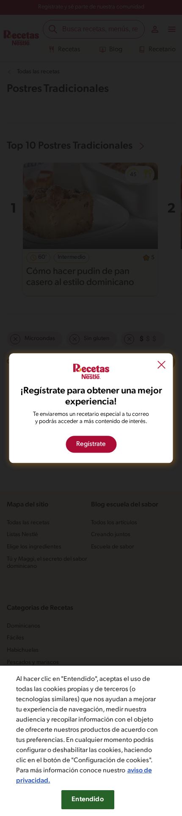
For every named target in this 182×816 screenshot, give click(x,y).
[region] (91, 741)
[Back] (161, 365)
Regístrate (91, 444)
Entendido (87, 799)
